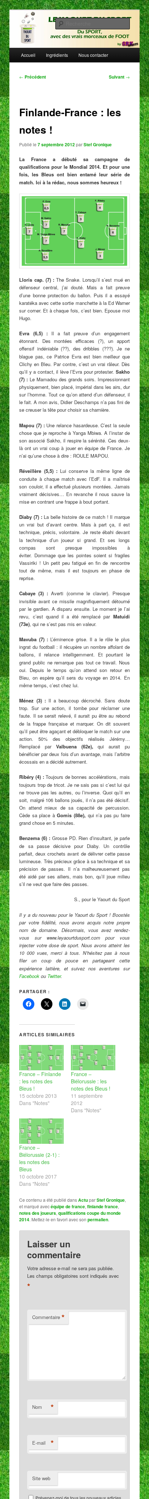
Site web (41, 1478)
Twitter (54, 976)
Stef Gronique (98, 144)
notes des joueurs (37, 1213)
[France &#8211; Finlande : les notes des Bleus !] (41, 1057)
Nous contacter (93, 55)
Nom (43, 1407)
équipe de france (68, 1206)
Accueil (28, 55)
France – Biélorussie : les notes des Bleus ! (90, 1081)
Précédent (32, 77)
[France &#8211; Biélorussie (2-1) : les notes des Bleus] (41, 1131)
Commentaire (48, 1317)
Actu (83, 1200)
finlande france (102, 1206)
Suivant (119, 77)
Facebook (29, 976)
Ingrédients (57, 55)
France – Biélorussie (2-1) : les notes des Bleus (39, 1158)
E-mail (43, 1443)
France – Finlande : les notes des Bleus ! (40, 1081)
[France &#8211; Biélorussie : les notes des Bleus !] (93, 1057)
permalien (98, 1219)
